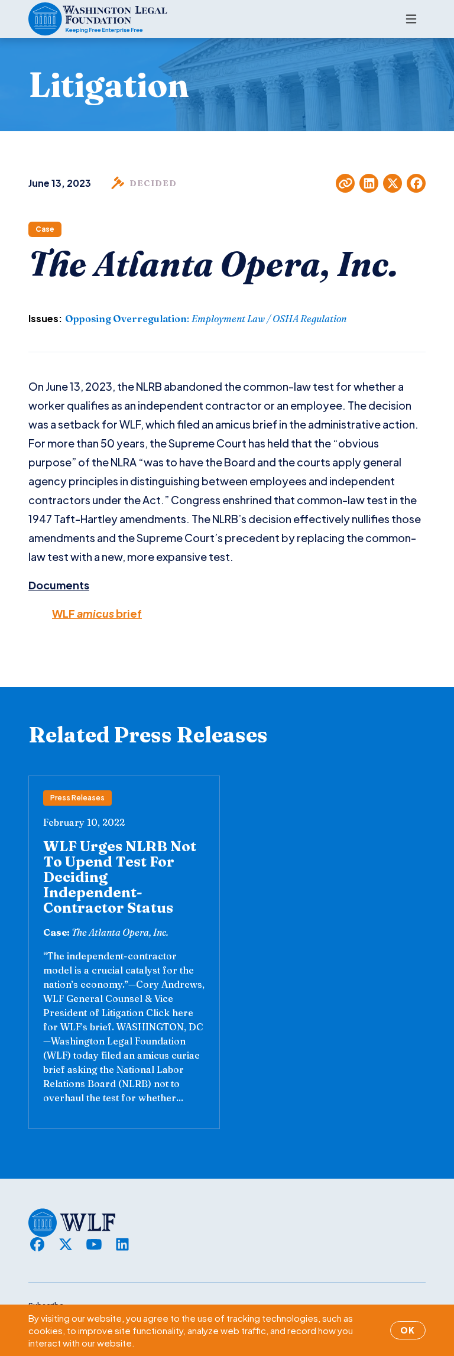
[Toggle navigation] (411, 19)
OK (408, 1330)
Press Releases (77, 797)
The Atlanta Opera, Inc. (120, 932)
